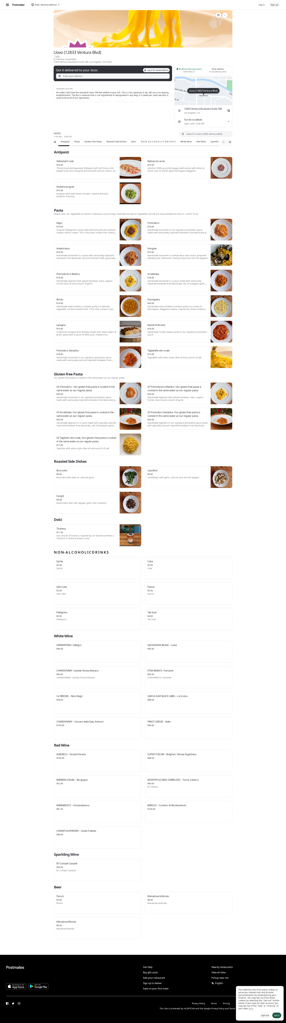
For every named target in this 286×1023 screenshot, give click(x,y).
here (250, 1008)
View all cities (219, 972)
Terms (214, 1003)
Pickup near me (220, 977)
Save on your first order (156, 988)
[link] (218, 15)
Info (58, 56)
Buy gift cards (150, 972)
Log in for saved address (157, 70)
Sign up (274, 4)
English (219, 983)
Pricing (226, 1003)
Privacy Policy (198, 1003)
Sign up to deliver (152, 983)
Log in (262, 4)
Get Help (147, 967)
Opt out (265, 1015)
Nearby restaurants (222, 967)
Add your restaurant (154, 977)
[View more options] (225, 15)
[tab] (65, 141)
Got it (276, 1015)
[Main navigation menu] (7, 4)
